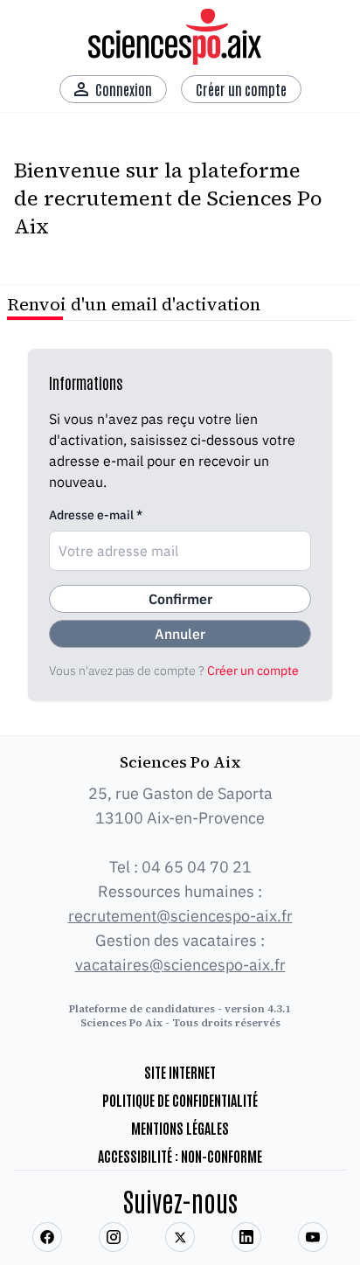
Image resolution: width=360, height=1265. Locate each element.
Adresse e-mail (95, 515)
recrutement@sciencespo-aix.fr (180, 916)
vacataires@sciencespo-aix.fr (180, 965)
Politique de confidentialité (180, 1100)
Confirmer (180, 599)
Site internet (180, 1072)
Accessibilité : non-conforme (180, 1155)
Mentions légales (180, 1127)
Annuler (180, 634)
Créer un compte (253, 670)
